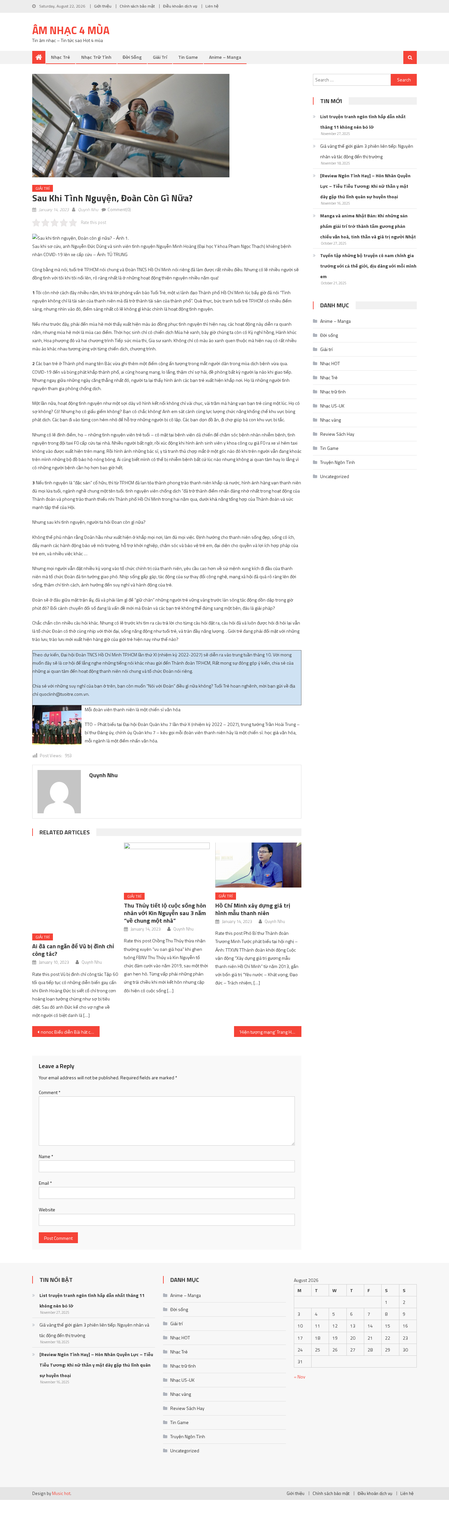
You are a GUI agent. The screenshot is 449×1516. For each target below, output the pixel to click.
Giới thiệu (102, 6)
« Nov (299, 1376)
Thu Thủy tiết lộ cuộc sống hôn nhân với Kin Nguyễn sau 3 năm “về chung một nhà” (165, 913)
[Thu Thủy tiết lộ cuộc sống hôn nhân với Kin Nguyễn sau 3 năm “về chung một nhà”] (167, 865)
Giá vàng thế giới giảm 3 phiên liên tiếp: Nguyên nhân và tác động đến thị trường (366, 151)
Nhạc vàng (330, 419)
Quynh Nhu (88, 209)
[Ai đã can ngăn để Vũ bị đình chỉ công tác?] (75, 886)
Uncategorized (334, 476)
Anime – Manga (225, 57)
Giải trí (160, 57)
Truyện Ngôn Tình (337, 462)
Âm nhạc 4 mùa (70, 30)
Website (47, 1209)
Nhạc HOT (330, 363)
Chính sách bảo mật (137, 6)
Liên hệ (212, 6)
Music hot (61, 1493)
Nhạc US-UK (332, 405)
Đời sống (132, 57)
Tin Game (188, 57)
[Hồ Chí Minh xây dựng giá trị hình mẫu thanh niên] (258, 865)
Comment (49, 1092)
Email (45, 1182)
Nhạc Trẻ (60, 57)
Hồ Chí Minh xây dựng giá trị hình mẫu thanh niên (252, 909)
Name (46, 1156)
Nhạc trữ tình (96, 57)
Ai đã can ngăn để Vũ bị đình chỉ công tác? (73, 950)
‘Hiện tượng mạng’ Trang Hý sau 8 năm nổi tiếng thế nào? (270, 1031)
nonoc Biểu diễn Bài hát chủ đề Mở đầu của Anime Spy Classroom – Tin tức (70, 1031)
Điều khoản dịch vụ (180, 6)
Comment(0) (119, 209)
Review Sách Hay (337, 433)
